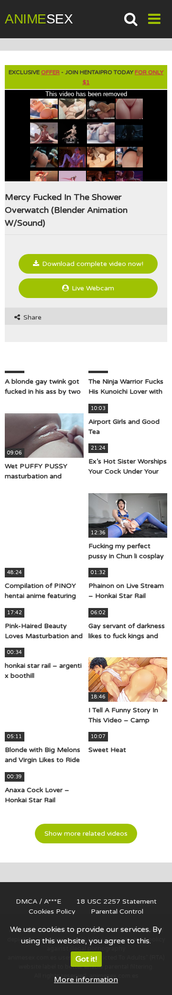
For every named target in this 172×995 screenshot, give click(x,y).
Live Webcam (92, 288)
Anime (39, 18)
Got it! (86, 959)
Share (32, 317)
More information (86, 979)
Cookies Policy (52, 911)
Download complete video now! (91, 264)
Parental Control (117, 911)
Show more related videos (86, 833)
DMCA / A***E (38, 901)
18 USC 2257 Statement (116, 901)
